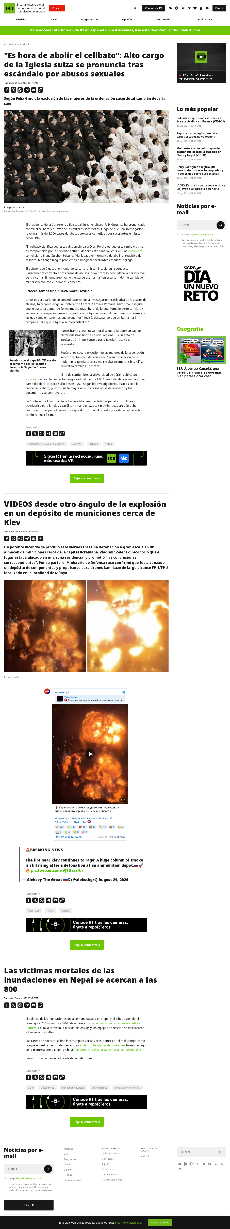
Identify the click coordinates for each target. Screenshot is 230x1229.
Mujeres (76, 444)
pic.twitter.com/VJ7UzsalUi (57, 870)
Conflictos (33, 910)
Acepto (198, 234)
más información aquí (128, 1223)
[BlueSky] (195, 8)
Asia (30, 1087)
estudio (31, 379)
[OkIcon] (201, 8)
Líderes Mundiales (74, 1180)
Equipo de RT (206, 19)
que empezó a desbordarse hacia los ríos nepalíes (107, 1050)
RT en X (29, 1205)
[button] (201, 56)
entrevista (135, 251)
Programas (88, 19)
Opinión (127, 19)
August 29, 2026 (113, 880)
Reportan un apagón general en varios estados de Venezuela (198, 135)
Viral (54, 19)
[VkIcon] (170, 8)
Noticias (21, 19)
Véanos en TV (153, 8)
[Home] (9, 8)
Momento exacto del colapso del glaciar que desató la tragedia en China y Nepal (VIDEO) (199, 151)
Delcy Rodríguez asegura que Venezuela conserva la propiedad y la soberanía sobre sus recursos (200, 170)
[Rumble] (176, 8)
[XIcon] (183, 8)
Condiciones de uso (112, 1179)
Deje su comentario (87, 478)
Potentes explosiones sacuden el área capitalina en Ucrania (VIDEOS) (201, 119)
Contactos (108, 1158)
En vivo (56, 8)
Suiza (109, 444)
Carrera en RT (109, 1174)
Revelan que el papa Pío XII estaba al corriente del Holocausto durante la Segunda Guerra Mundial (32, 365)
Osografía (190, 329)
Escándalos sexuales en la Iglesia (46, 444)
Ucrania (65, 910)
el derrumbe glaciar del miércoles (102, 1045)
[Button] (135, 8)
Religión (93, 444)
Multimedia (163, 19)
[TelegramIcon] (189, 8)
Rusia (50, 910)
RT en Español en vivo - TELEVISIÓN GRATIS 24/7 (196, 77)
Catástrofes (47, 1087)
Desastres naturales (73, 1087)
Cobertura (107, 1169)
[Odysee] (191, 1164)
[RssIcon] (221, 1164)
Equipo (105, 1164)
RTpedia (68, 1175)
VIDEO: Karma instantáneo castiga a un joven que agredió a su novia (201, 187)
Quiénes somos (110, 1153)
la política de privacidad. (202, 234)
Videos (67, 1164)
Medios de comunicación (128, 1087)
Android (144, 1156)
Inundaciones (99, 1087)
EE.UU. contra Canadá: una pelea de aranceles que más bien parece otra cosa (199, 372)
